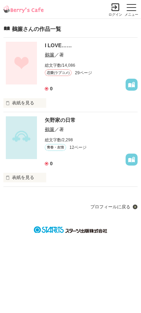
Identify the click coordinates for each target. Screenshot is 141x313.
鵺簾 (49, 54)
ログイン (115, 14)
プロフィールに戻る (110, 206)
